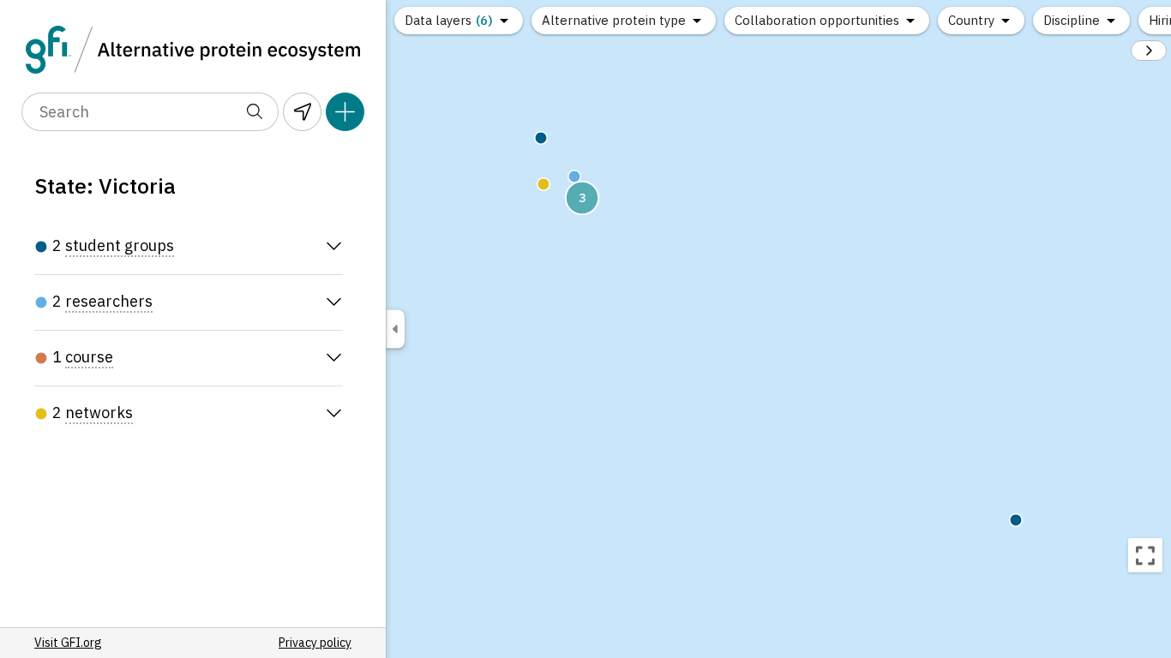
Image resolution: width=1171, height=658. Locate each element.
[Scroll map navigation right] (1149, 50)
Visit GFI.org (68, 642)
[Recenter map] (1145, 555)
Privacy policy (315, 642)
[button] (543, 184)
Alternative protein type (614, 20)
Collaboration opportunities (817, 20)
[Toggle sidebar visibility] (395, 329)
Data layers (449, 20)
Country (971, 20)
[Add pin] (345, 112)
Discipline (1071, 20)
